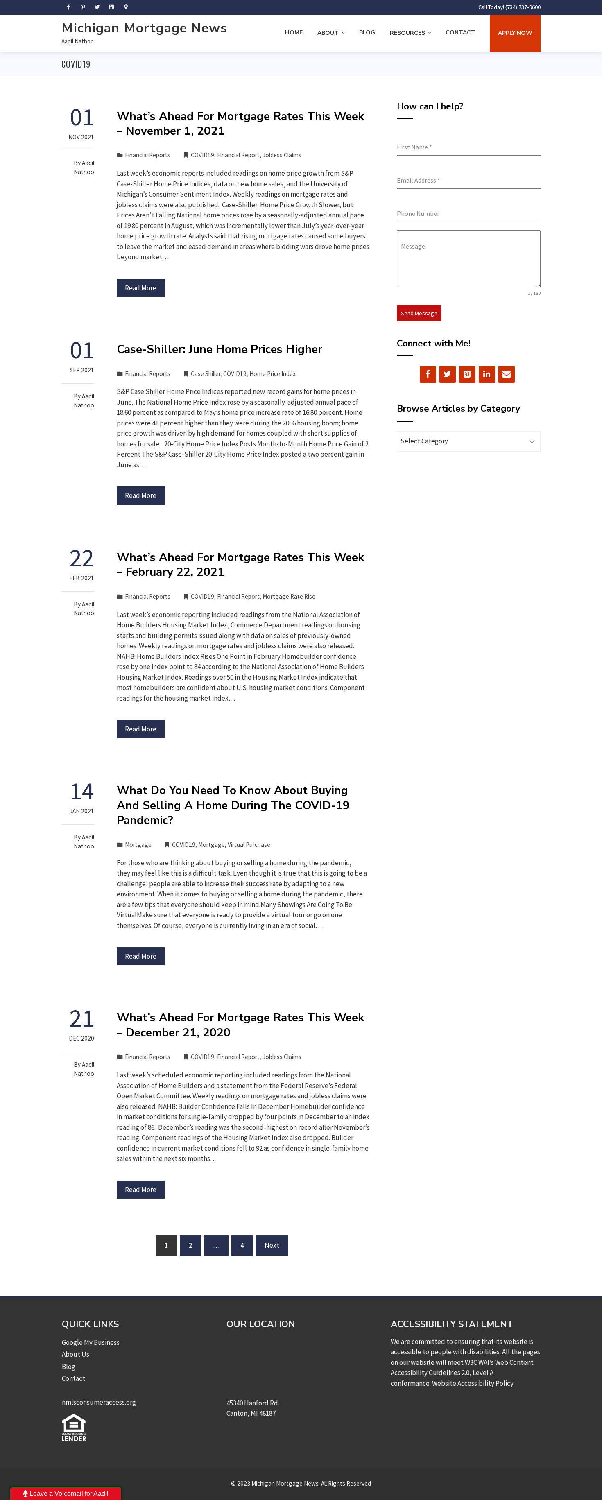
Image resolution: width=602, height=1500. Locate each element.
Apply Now (515, 33)
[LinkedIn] (487, 374)
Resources (407, 33)
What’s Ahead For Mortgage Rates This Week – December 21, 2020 (240, 1025)
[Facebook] (428, 374)
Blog (367, 32)
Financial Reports (147, 155)
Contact (460, 32)
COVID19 (202, 155)
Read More (140, 287)
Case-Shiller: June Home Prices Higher (219, 349)
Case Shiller (205, 374)
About (328, 33)
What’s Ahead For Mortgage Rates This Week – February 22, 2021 (240, 565)
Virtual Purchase (249, 844)
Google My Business (91, 1342)
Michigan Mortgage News (144, 28)
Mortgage (138, 844)
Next (272, 1245)
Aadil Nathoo (77, 41)
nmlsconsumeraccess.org (99, 1402)
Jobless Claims (282, 155)
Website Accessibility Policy (473, 1383)
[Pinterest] (467, 374)
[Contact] (506, 374)
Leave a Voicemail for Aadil (68, 1493)
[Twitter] (447, 374)
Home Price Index (272, 374)
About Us (75, 1354)
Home (294, 32)
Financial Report (238, 155)
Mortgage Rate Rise (289, 596)
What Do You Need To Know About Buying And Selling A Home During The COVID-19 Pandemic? (233, 805)
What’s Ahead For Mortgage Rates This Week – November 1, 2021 (240, 124)
